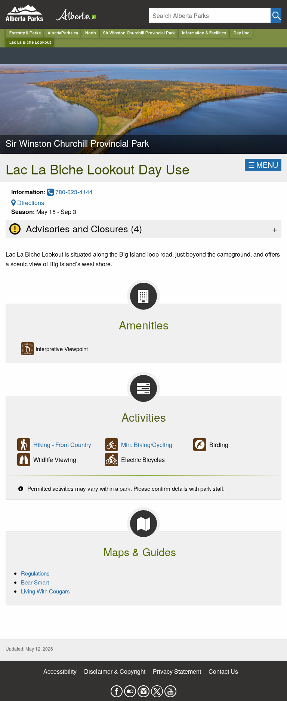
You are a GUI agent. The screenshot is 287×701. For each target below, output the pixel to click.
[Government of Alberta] (73, 13)
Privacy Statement (177, 671)
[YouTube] (170, 689)
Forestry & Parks (25, 33)
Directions (30, 202)
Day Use (241, 33)
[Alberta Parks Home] (29, 13)
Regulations (35, 573)
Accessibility (60, 671)
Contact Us (223, 671)
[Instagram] (143, 689)
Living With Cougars (45, 591)
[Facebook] (117, 689)
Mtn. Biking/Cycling (146, 444)
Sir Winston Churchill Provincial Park (139, 33)
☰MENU (263, 164)
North (90, 33)
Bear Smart (35, 582)
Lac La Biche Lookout (30, 42)
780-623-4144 (73, 191)
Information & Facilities (204, 33)
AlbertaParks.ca (63, 33)
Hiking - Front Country (62, 444)
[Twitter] (157, 689)
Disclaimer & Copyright (114, 671)
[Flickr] (130, 689)
